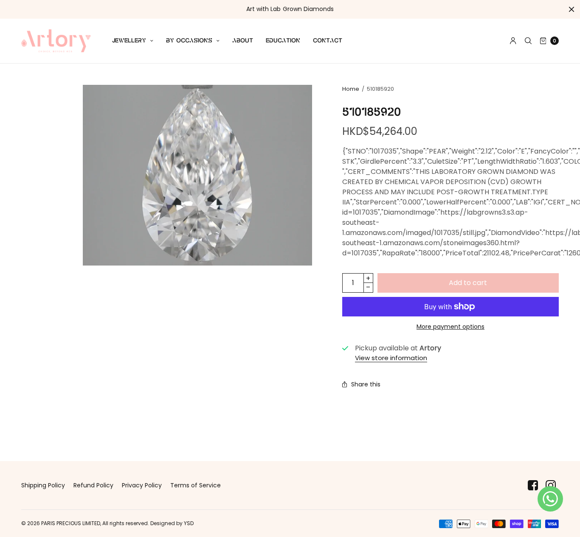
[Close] (571, 9)
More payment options (450, 326)
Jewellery (129, 41)
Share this (365, 384)
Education (283, 41)
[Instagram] (551, 485)
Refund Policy (93, 485)
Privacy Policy (142, 485)
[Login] (513, 40)
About (242, 41)
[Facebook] (533, 485)
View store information (391, 357)
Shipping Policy (43, 485)
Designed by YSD (172, 523)
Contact (327, 41)
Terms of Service (195, 485)
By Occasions (189, 41)
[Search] (528, 40)
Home (350, 89)
